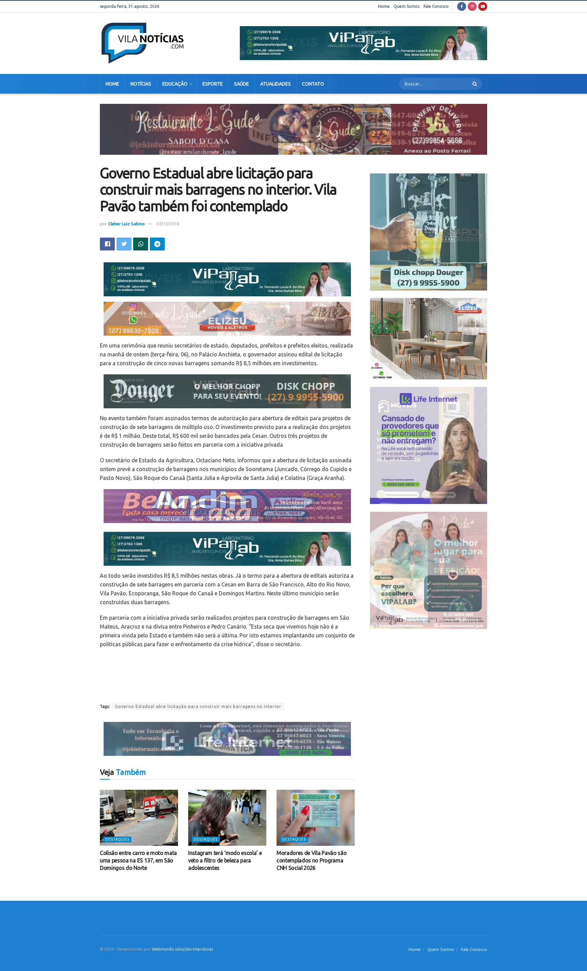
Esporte (212, 84)
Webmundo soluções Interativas (182, 949)
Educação (175, 84)
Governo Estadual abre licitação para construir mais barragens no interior (198, 706)
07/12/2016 (168, 223)
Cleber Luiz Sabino (126, 223)
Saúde (241, 84)
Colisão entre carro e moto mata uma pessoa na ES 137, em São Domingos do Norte (138, 860)
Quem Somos (407, 6)
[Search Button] (475, 84)
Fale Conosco (436, 6)
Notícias (140, 84)
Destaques (117, 839)
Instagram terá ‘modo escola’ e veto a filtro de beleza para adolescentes (225, 860)
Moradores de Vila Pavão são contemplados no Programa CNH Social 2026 (311, 860)
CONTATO (313, 84)
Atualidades (275, 84)
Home (384, 6)
